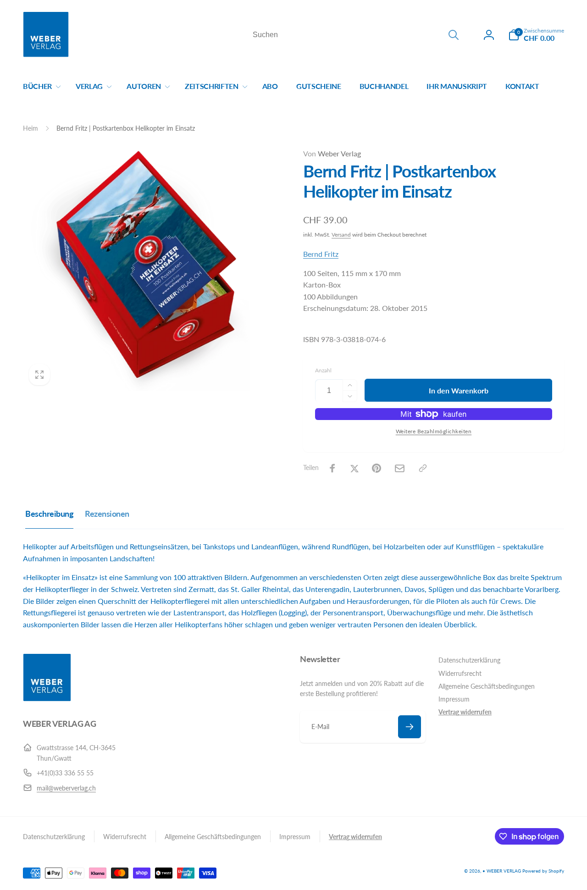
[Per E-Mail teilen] (399, 468)
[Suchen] (453, 35)
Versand (341, 234)
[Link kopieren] (422, 468)
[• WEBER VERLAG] (47, 698)
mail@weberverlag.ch (66, 788)
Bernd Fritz (320, 253)
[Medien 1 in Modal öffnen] (144, 269)
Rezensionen (107, 514)
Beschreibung (49, 514)
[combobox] (355, 35)
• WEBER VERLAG (501, 870)
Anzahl (323, 370)
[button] (536, 35)
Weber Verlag (332, 153)
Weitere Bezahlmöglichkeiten (434, 431)
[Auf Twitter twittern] (354, 468)
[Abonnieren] (409, 726)
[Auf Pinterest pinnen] (376, 468)
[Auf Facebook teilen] (332, 468)
